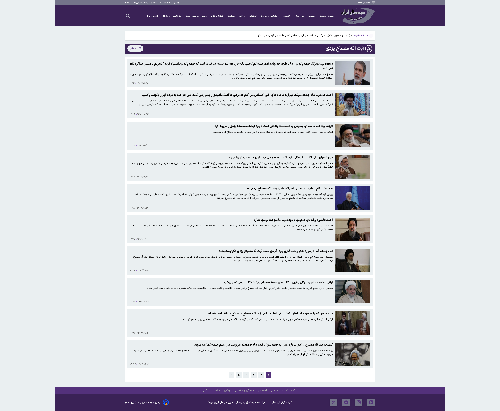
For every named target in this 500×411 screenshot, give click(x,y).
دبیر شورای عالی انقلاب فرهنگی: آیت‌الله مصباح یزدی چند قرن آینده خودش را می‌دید (280, 157)
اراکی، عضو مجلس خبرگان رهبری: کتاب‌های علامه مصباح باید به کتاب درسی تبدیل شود (278, 282)
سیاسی (312, 16)
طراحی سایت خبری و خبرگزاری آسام (143, 402)
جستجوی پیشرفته (153, 2)
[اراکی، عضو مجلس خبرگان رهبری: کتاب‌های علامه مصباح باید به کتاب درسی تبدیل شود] (352, 291)
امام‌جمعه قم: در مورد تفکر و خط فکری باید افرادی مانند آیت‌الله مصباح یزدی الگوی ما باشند (276, 251)
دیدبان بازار (152, 16)
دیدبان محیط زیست (196, 16)
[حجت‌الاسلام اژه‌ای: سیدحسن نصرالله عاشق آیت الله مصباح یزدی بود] (352, 198)
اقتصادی (286, 16)
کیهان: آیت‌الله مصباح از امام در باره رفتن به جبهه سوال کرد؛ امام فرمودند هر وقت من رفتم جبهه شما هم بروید (263, 344)
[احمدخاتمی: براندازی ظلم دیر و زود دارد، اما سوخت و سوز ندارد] (352, 229)
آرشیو (176, 2)
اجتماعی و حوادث (270, 16)
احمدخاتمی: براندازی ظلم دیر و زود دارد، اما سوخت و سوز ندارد (293, 220)
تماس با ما (137, 2)
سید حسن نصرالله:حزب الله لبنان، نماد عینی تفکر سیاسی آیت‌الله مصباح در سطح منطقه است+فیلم (270, 313)
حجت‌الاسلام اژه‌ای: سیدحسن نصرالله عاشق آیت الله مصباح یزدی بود (289, 188)
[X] (334, 402)
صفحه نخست (326, 16)
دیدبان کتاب (217, 16)
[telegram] (346, 402)
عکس (206, 390)
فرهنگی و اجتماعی (244, 390)
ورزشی (242, 16)
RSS (127, 2)
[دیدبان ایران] (357, 16)
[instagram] (358, 402)
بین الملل (299, 16)
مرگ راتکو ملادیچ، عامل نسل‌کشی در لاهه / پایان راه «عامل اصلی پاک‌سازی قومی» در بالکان (304, 35)
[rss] (371, 402)
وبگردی (166, 16)
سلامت (231, 16)
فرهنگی (253, 16)
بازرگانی (177, 16)
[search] (128, 16)
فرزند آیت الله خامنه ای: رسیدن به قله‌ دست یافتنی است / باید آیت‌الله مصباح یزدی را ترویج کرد (273, 126)
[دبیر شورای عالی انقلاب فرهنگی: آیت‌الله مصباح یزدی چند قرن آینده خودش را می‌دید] (352, 167)
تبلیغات (167, 2)
